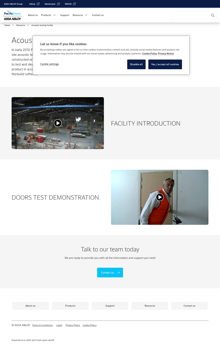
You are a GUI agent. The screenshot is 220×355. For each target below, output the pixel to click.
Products (46, 15)
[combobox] (194, 15)
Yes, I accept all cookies (165, 64)
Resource (78, 15)
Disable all (136, 64)
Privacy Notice (166, 53)
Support (64, 15)
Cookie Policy (149, 53)
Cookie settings (49, 64)
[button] (54, 15)
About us (33, 15)
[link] (34, 3)
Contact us (98, 15)
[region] (111, 55)
